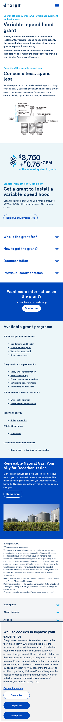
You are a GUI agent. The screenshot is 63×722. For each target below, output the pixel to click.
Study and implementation (23, 372)
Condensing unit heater (22, 344)
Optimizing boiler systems (23, 383)
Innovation (15, 433)
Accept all (16, 715)
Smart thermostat (18, 355)
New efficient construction (23, 403)
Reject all (17, 705)
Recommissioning (19, 375)
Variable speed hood (20, 351)
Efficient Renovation (20, 400)
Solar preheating (18, 420)
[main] (31, 671)
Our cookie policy (13, 688)
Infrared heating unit (20, 347)
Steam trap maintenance (22, 386)
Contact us (31, 308)
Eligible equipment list (20, 217)
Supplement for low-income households (29, 450)
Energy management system (24, 379)
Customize (16, 695)
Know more (13, 494)
